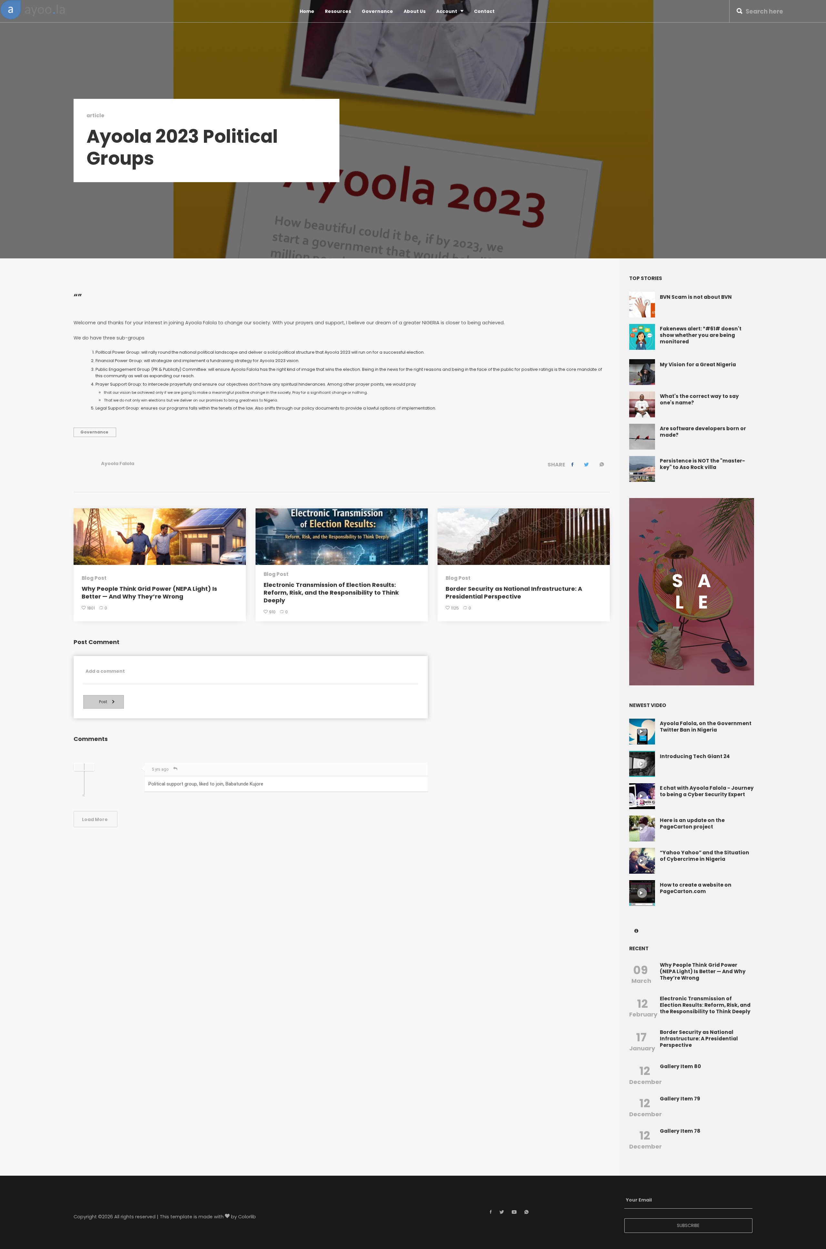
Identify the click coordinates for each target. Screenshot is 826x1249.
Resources (338, 11)
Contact (484, 11)
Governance (377, 11)
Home (307, 11)
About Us (415, 11)
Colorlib (247, 1217)
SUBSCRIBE (688, 1225)
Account (446, 11)
